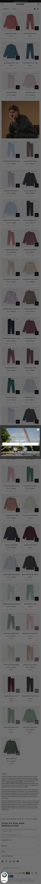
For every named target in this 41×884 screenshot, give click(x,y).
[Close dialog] (38, 430)
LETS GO (20, 444)
